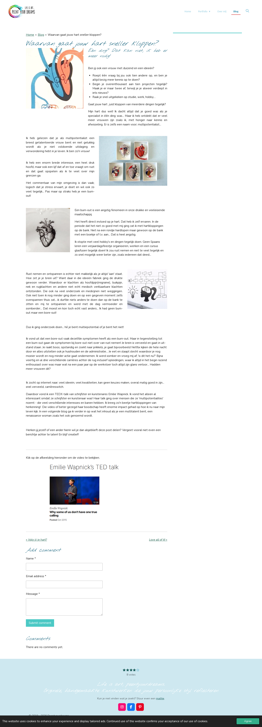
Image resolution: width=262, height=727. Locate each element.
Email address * (36, 576)
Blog (41, 35)
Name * (31, 558)
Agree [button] (248, 721)
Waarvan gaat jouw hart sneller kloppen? (74, 35)
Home (30, 35)
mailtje (160, 698)
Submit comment (40, 623)
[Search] (247, 11)
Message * (33, 594)
